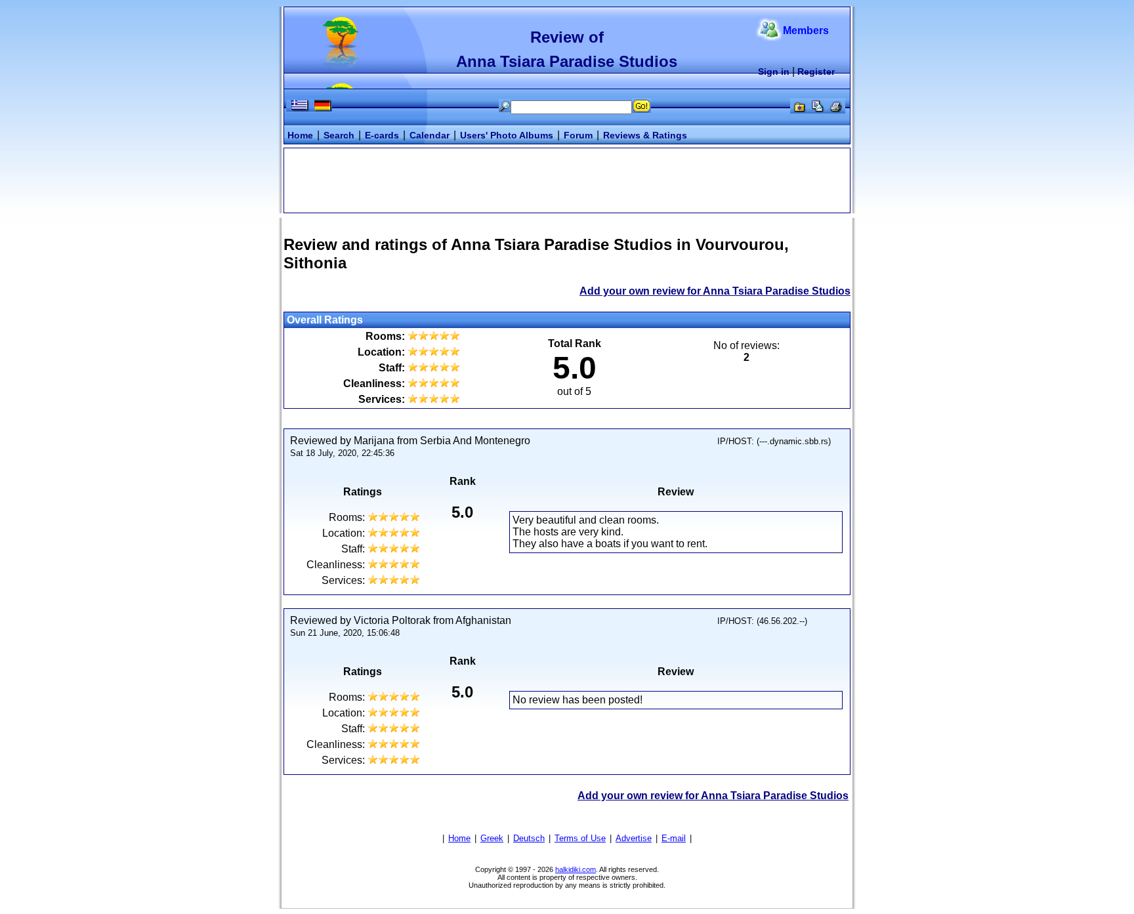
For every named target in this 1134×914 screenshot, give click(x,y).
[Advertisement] (567, 179)
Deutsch (529, 838)
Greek (491, 838)
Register (816, 71)
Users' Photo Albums (506, 135)
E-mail (674, 838)
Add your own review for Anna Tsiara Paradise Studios (714, 291)
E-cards (382, 135)
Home (300, 135)
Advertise (634, 838)
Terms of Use (580, 838)
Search (339, 135)
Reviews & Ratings (645, 135)
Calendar (430, 135)
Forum (578, 135)
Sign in (773, 71)
